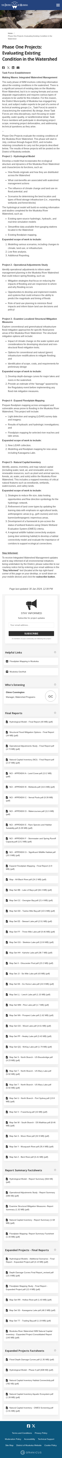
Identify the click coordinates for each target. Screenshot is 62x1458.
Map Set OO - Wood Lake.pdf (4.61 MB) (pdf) (30, 1026)
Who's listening (15, 685)
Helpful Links (13, 652)
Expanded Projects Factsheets (24, 1350)
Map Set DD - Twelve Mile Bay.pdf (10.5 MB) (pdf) (32, 911)
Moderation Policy (13, 1439)
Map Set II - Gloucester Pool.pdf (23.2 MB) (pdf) (31, 963)
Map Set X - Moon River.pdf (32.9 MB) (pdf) (29, 1136)
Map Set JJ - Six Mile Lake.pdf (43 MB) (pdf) (29, 973)
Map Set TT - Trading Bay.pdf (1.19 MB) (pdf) (30, 1321)
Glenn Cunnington (15, 692)
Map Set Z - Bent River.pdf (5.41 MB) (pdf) (28, 1157)
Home (10, 33)
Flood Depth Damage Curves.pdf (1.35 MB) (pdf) (31, 1359)
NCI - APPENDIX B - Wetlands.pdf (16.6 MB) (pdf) (32, 787)
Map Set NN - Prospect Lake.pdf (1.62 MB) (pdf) (31, 1015)
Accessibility (29, 1439)
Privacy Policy (41, 1433)
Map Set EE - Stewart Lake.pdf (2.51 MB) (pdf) (30, 921)
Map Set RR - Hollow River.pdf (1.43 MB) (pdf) (30, 1300)
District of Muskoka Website (29, 1445)
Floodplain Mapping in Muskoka (24, 661)
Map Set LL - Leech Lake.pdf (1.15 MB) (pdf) (29, 994)
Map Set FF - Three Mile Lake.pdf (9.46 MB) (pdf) (32, 932)
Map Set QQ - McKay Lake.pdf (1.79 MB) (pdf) (30, 1047)
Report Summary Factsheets (23, 1170)
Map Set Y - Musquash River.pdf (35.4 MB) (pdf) (31, 1146)
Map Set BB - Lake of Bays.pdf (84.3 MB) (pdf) (30, 890)
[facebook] (28, 1426)
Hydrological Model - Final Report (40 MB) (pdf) (31, 722)
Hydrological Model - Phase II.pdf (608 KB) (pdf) (31, 1370)
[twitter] (33, 1426)
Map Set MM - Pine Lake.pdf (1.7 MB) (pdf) (29, 1005)
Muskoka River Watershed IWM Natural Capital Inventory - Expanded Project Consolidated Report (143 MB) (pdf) (29, 1334)
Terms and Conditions (22, 1433)
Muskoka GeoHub (18, 672)
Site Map (9, 1445)
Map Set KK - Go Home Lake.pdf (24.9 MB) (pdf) (31, 984)
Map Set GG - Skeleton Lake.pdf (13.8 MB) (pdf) (31, 942)
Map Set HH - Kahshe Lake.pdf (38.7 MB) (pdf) (30, 952)
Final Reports (13, 713)
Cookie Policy (50, 1445)
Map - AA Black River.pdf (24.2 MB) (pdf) (27, 879)
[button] (3, 67)
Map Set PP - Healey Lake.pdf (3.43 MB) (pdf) (30, 1036)
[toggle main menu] (58, 5)
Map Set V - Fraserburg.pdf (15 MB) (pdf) (28, 1112)
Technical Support (46, 1439)
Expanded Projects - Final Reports (27, 1250)
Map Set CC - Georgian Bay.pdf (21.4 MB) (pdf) (31, 900)
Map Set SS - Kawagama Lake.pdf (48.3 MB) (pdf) (32, 1310)
